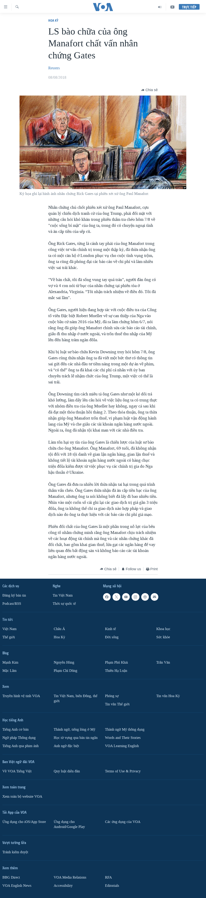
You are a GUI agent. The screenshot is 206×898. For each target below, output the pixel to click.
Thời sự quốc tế (64, 603)
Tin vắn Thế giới (117, 704)
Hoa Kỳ (53, 20)
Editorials (112, 885)
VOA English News (16, 885)
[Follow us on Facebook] (107, 597)
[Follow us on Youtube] (126, 597)
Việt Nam (9, 629)
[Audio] (160, 7)
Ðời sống (111, 637)
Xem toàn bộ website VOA (22, 796)
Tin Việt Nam (63, 595)
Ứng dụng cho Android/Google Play (69, 824)
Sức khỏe (163, 637)
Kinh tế (110, 629)
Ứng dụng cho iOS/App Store (24, 822)
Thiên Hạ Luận (116, 670)
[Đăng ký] (154, 597)
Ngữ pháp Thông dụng (19, 737)
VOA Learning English (122, 746)
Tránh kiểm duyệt (15, 852)
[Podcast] (145, 597)
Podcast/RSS (11, 603)
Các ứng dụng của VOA (122, 822)
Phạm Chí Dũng (65, 670)
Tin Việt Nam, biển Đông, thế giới (75, 698)
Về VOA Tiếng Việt (17, 771)
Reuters (54, 68)
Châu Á (59, 629)
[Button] (149, 90)
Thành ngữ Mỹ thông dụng (124, 729)
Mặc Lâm (9, 670)
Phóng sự (112, 696)
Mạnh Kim (10, 662)
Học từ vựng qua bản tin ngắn (76, 737)
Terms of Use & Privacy (123, 771)
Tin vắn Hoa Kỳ (168, 696)
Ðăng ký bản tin (14, 595)
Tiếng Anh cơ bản (15, 729)
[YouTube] (172, 7)
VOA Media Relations (70, 877)
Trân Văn (163, 662)
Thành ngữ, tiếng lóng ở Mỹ (74, 729)
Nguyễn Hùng (64, 662)
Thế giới (8, 637)
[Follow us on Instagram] (135, 597)
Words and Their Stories (123, 737)
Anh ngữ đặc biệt (66, 746)
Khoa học (163, 629)
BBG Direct (11, 877)
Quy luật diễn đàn (67, 771)
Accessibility (63, 885)
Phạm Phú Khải (116, 662)
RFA (108, 877)
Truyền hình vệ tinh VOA (21, 696)
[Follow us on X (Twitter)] (116, 597)
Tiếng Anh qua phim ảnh (20, 746)
